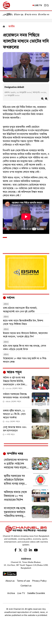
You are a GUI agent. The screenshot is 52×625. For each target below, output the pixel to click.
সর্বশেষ (10, 298)
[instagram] (25, 550)
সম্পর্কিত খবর (14, 453)
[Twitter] (20, 550)
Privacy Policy (39, 580)
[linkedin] (30, 550)
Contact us (26, 585)
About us (10, 580)
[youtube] (36, 550)
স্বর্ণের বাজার (32, 15)
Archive (11, 593)
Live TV (21, 593)
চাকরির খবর (45, 15)
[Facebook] (15, 550)
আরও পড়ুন (14, 372)
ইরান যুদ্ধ (19, 15)
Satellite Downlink (36, 593)
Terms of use (23, 580)
